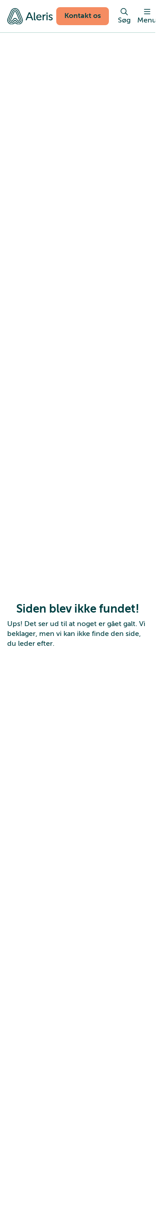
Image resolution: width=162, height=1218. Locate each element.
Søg (124, 20)
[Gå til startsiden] (30, 16)
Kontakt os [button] (82, 16)
